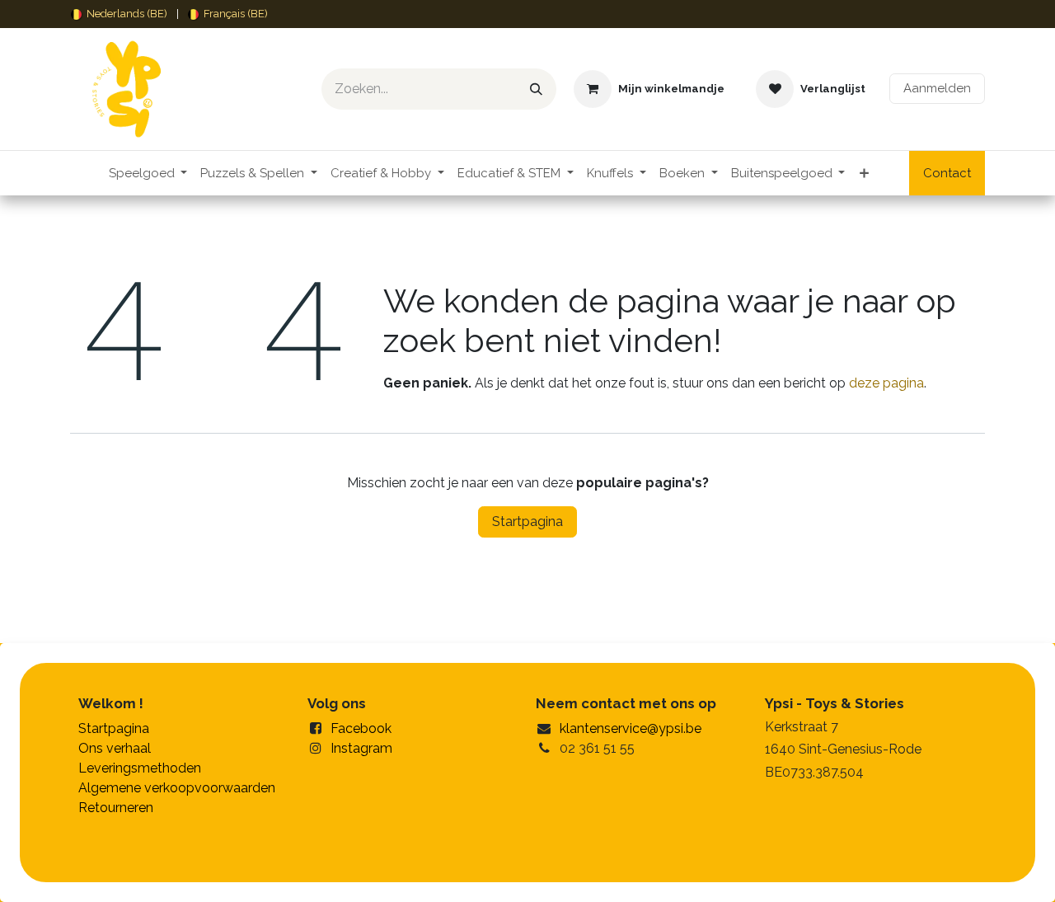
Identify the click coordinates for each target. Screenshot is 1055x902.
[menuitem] (119, 14)
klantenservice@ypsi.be (630, 728)
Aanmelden (937, 88)
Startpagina (527, 521)
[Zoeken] (536, 89)
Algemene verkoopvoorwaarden (176, 788)
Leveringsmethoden (139, 768)
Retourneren (115, 807)
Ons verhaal (114, 748)
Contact (947, 173)
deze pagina (886, 383)
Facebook (361, 728)
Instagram (361, 748)
